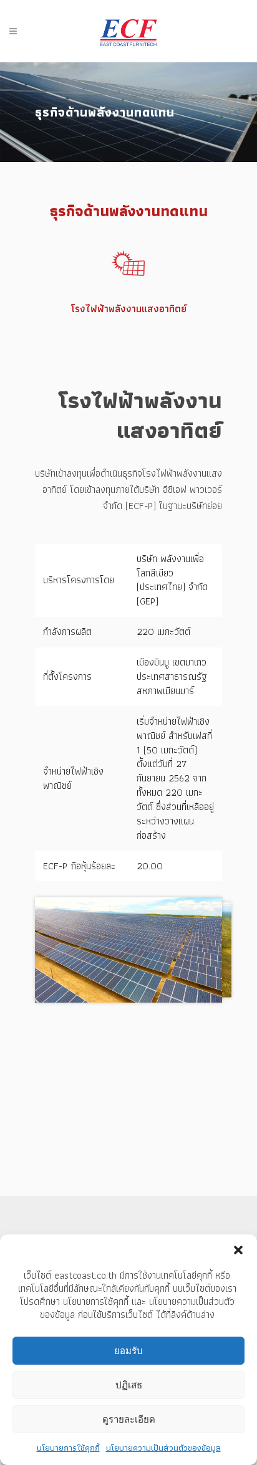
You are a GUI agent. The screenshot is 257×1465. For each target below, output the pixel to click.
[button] (238, 1250)
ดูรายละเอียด (128, 1419)
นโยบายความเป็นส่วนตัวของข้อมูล (163, 1447)
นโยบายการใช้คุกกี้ (68, 1447)
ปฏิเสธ (128, 1385)
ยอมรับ (128, 1350)
